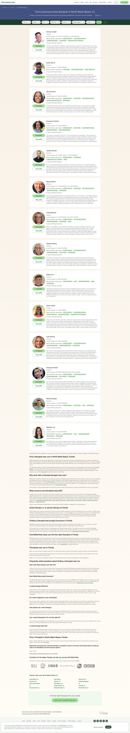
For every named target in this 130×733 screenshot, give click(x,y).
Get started (124, 2)
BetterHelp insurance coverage (81, 531)
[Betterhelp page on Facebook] (94, 722)
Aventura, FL (33, 681)
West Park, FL (82, 679)
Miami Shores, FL (83, 687)
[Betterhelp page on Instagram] (97, 722)
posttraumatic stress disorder (74, 500)
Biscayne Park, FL (34, 687)
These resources (26, 713)
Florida (13, 7)
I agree (108, 727)
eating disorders (40, 501)
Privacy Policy (62, 725)
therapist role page (61, 484)
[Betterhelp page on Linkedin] (106, 722)
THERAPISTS (4, 7)
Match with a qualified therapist (65, 700)
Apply (99, 22)
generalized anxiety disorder (44, 500)
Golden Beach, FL (59, 685)
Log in (116, 2)
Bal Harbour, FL (58, 683)
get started (64, 544)
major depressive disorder (59, 500)
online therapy (50, 481)
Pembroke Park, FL (59, 687)
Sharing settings (98, 727)
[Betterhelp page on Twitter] (103, 722)
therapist (43, 472)
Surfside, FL (82, 685)
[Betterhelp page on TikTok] (100, 722)
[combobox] (26, 22)
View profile (39, 50)
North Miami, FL (34, 679)
